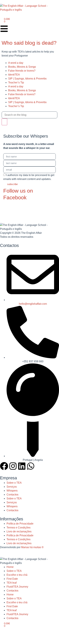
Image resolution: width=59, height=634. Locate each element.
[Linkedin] (22, 466)
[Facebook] (4, 466)
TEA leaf (12, 582)
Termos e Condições (18, 527)
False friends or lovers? (21, 70)
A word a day (15, 62)
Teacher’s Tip (16, 82)
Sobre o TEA (14, 482)
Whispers (12, 490)
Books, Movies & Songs (22, 66)
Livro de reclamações (19, 531)
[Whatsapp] (31, 466)
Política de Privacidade (20, 523)
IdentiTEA (14, 74)
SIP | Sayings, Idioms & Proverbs (27, 78)
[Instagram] (13, 466)
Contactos (12, 494)
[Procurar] (4, 121)
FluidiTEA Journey (17, 586)
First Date (12, 578)
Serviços (12, 486)
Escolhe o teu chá (17, 574)
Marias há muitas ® (32, 547)
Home (10, 567)
